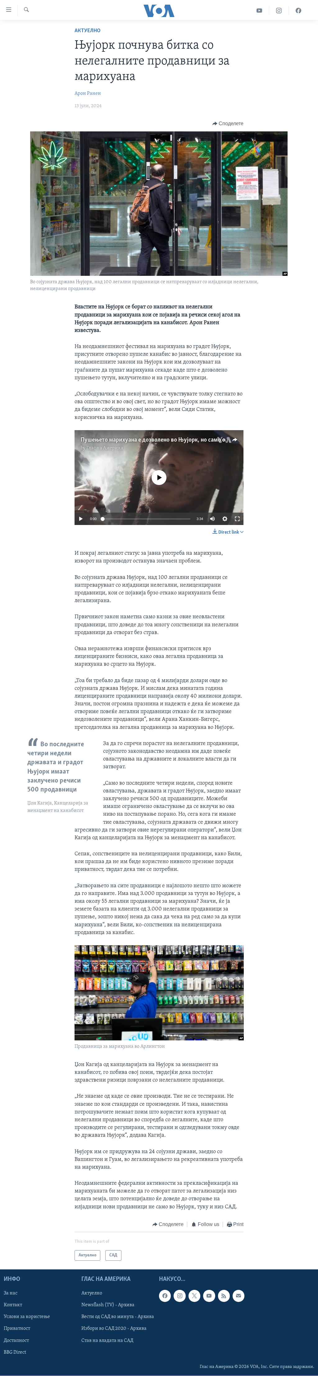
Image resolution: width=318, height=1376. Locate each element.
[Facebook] (298, 10)
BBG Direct (15, 1352)
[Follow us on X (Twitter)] (194, 1296)
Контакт (13, 1305)
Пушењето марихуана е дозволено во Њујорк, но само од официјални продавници (188, 440)
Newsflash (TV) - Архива (107, 1305)
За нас (10, 1293)
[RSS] (224, 1296)
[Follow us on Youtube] (209, 1296)
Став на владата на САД (107, 1340)
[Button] (228, 124)
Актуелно (88, 31)
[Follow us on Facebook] (165, 1296)
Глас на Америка (104, 448)
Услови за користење (27, 1317)
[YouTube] (259, 10)
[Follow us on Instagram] (179, 1296)
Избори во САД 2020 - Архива (114, 1328)
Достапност (16, 1340)
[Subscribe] (238, 1296)
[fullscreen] (237, 519)
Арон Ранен (88, 93)
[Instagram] (279, 10)
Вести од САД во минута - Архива (117, 1317)
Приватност (17, 1328)
